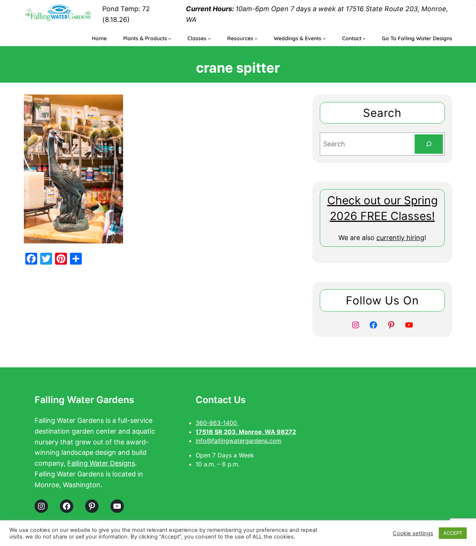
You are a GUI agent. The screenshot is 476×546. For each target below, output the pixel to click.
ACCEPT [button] (452, 533)
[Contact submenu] (364, 38)
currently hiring (400, 238)
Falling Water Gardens (84, 399)
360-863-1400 (217, 423)
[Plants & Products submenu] (169, 38)
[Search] (429, 144)
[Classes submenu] (209, 38)
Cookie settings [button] (413, 533)
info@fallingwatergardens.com (239, 440)
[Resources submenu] (255, 38)
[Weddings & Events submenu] (324, 38)
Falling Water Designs (101, 463)
